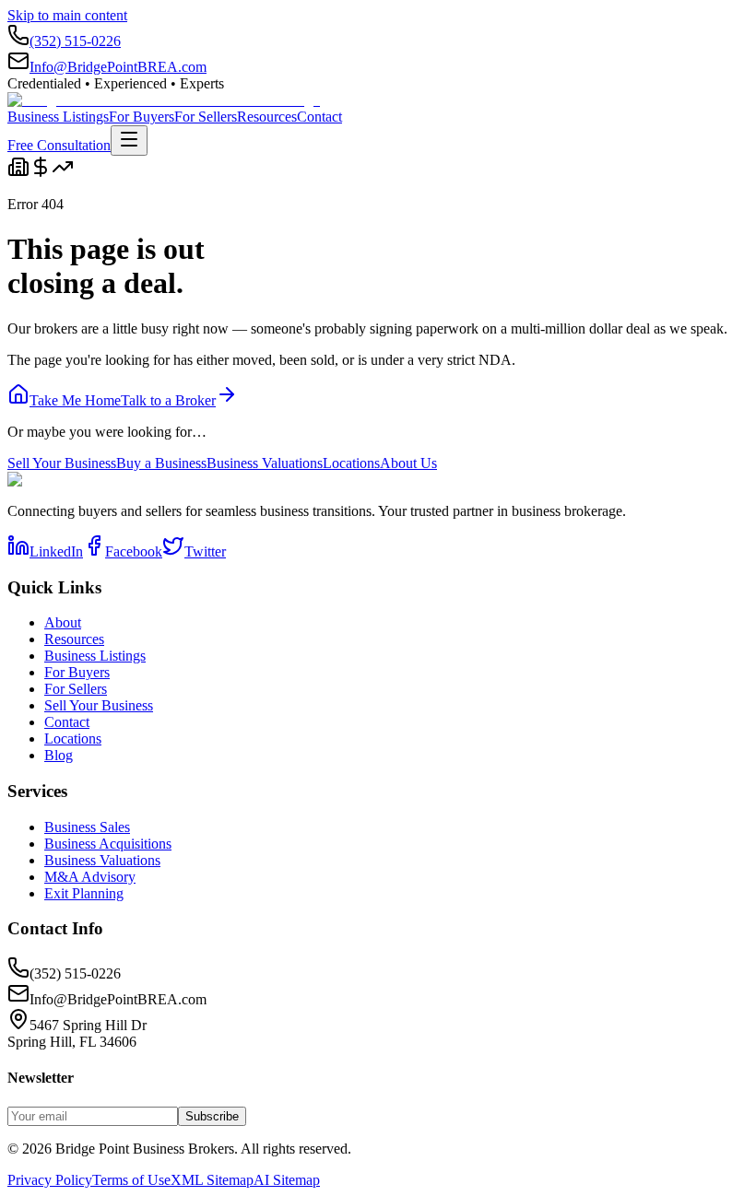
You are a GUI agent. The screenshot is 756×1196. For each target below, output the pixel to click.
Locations (351, 463)
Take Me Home (75, 400)
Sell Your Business (61, 463)
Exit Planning (84, 893)
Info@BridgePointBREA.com (118, 67)
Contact (319, 116)
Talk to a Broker (168, 400)
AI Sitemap (287, 1180)
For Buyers (141, 116)
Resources (267, 116)
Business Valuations (265, 463)
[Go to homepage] (163, 100)
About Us (408, 463)
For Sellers (205, 116)
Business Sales (87, 827)
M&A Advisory (90, 877)
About (62, 622)
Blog (58, 755)
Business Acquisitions (107, 843)
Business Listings (58, 116)
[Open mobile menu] (129, 140)
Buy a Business (161, 463)
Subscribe (212, 1116)
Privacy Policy (49, 1180)
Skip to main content (67, 15)
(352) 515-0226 (75, 41)
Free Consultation (59, 145)
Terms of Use (131, 1180)
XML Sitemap (212, 1180)
